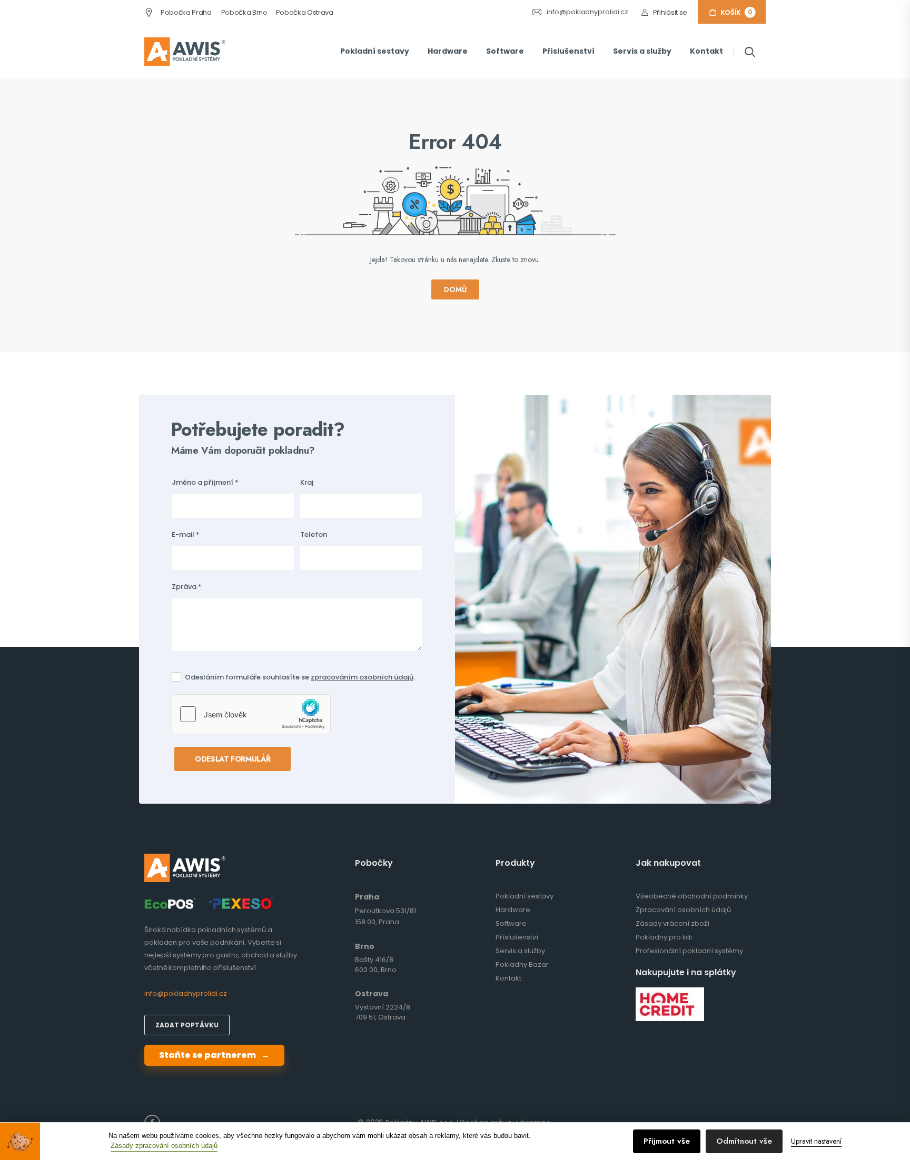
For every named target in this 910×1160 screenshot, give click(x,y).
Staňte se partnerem (214, 1055)
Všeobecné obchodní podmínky (692, 896)
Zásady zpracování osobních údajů (164, 1145)
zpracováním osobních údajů (362, 677)
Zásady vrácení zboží (672, 923)
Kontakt (706, 51)
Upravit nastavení (816, 1141)
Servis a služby (642, 51)
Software (505, 51)
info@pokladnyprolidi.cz (587, 12)
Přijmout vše (667, 1141)
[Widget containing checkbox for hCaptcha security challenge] (251, 714)
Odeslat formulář (232, 759)
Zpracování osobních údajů (683, 910)
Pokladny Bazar (522, 964)
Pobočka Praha (185, 12)
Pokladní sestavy (374, 51)
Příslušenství (568, 51)
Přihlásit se (670, 12)
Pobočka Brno (244, 12)
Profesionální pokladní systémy (689, 951)
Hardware (448, 51)
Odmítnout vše (744, 1141)
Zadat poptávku (187, 1025)
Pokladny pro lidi (664, 937)
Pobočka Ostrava (304, 12)
